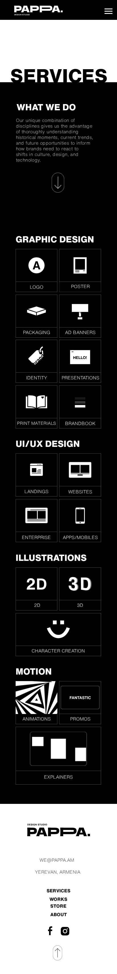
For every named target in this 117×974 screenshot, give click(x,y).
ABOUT (58, 914)
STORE (58, 906)
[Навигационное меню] (108, 11)
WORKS (58, 899)
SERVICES (58, 890)
